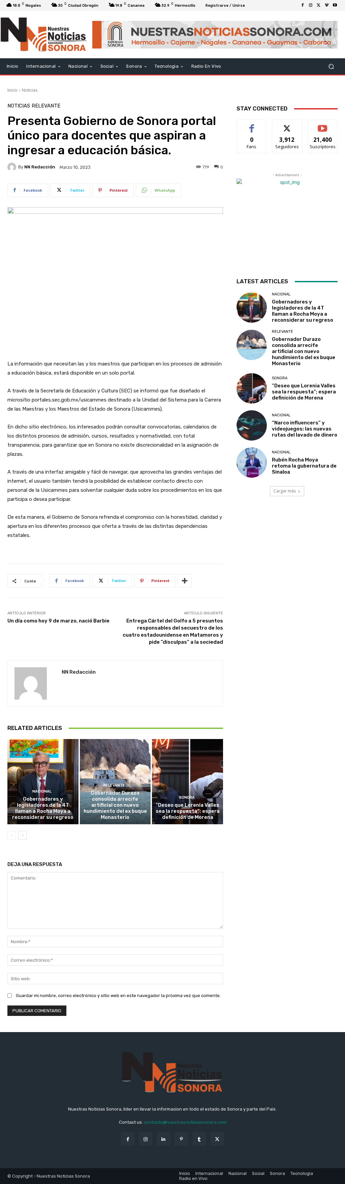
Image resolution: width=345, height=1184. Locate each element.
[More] (185, 580)
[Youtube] (335, 5)
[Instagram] (311, 5)
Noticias (29, 90)
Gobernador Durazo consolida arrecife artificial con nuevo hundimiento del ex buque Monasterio (115, 805)
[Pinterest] (181, 1139)
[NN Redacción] (12, 167)
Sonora (187, 797)
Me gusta (252, 124)
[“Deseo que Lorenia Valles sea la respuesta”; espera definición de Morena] (187, 781)
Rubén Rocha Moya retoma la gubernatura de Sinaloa (304, 466)
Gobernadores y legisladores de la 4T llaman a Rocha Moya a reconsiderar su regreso (42, 808)
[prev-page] (11, 835)
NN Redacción (39, 167)
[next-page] (22, 835)
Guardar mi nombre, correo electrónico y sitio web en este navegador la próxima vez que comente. (118, 995)
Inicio (12, 90)
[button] (331, 66)
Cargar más (285, 491)
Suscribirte (322, 124)
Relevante (46, 105)
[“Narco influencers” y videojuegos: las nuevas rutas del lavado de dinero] (252, 425)
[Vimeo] (327, 5)
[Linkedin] (163, 1139)
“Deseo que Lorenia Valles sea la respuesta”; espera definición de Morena (188, 811)
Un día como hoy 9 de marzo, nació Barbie (58, 621)
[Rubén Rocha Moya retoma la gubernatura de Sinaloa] (252, 462)
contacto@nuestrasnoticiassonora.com (185, 1122)
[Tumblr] (199, 1139)
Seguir (287, 124)
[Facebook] (303, 5)
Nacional (42, 791)
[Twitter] (319, 5)
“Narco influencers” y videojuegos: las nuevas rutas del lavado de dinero (304, 429)
